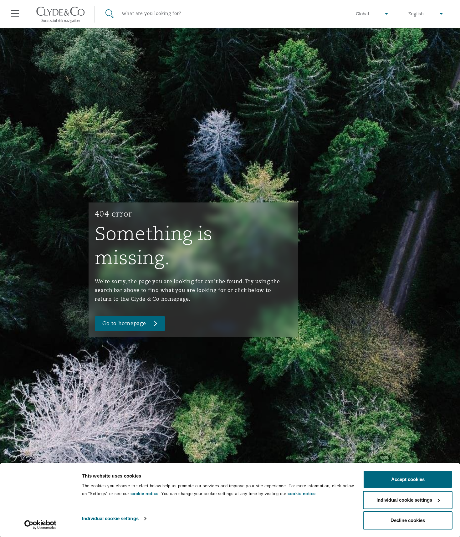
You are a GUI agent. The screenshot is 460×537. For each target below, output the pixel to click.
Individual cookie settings (110, 518)
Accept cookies (408, 479)
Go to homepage (124, 323)
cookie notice (144, 493)
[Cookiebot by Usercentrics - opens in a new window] (40, 524)
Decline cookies (408, 520)
